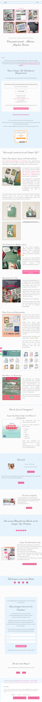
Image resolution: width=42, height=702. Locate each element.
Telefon (18, 672)
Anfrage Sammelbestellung (21, 108)
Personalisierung (26, 694)
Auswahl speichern (20, 697)
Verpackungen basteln (9, 682)
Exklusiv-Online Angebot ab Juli (21, 98)
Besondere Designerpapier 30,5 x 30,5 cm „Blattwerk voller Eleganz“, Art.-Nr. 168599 (31, 173)
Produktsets (21, 482)
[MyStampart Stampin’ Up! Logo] (5, 2)
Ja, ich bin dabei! (21, 646)
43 (20, 530)
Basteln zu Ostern (34, 682)
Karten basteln (33, 680)
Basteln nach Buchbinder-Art (22, 682)
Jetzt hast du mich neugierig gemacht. (31, 272)
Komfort (19, 694)
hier (37, 60)
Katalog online (30, 471)
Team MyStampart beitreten (29, 564)
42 (18, 530)
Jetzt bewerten (21, 138)
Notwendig (7, 694)
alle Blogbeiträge (17, 680)
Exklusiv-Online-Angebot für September (16, 161)
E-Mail (24, 672)
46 (25, 530)
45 (23, 530)
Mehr (3, 57)
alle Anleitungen (25, 680)
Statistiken (13, 694)
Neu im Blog (21, 8)
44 (21, 530)
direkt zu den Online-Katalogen (21, 114)
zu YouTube (29, 507)
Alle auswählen (34, 697)
